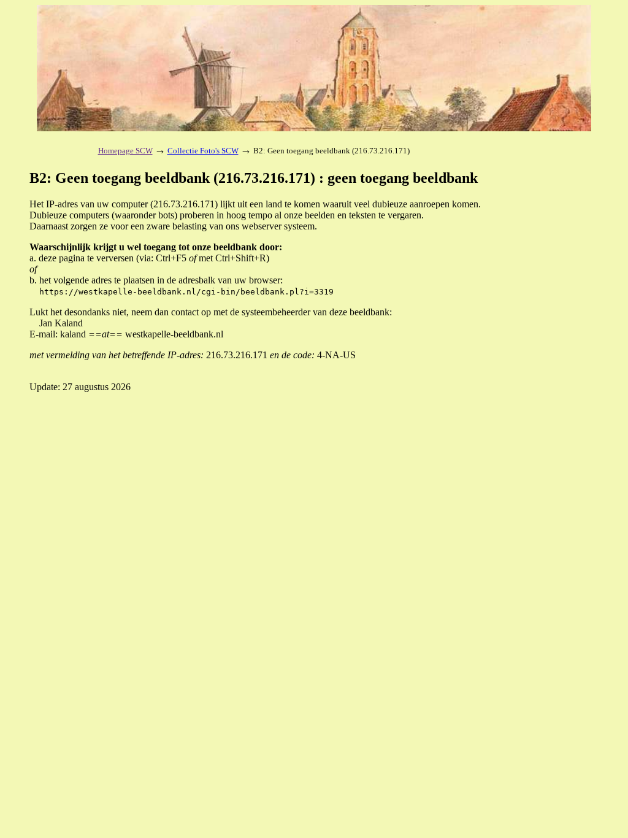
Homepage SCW (125, 150)
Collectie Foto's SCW (203, 150)
